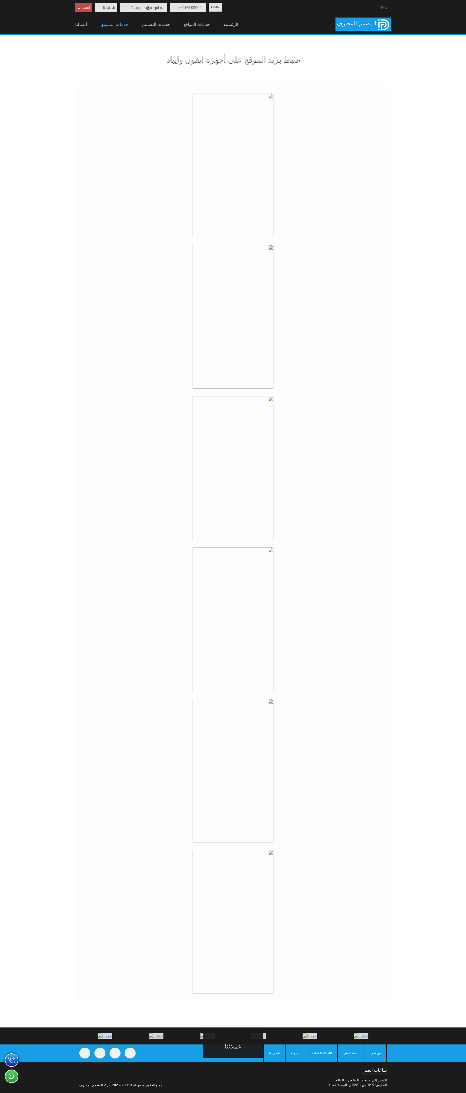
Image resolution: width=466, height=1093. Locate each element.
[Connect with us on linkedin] (130, 1053)
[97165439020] (11, 1060)
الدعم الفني (351, 1053)
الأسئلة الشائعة (322, 1053)
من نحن (376, 1053)
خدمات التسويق (114, 24)
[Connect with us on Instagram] (115, 1053)
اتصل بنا (83, 7)
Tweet (384, 7)
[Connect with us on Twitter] (99, 1053)
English (109, 7)
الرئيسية (230, 24)
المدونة (295, 1053)
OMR (215, 7)
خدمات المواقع (196, 24)
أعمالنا (81, 24)
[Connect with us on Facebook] (84, 1053)
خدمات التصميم (156, 24)
